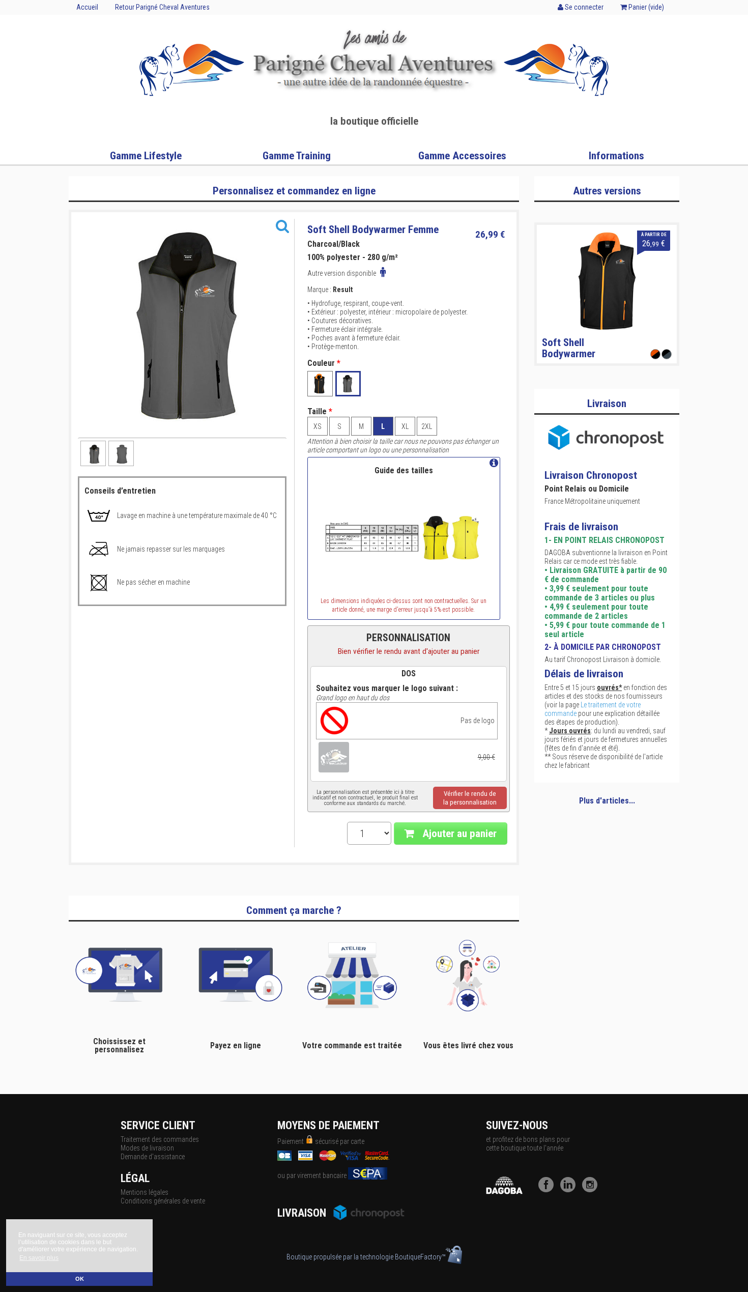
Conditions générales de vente (163, 1201)
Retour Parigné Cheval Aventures (162, 7)
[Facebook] (548, 1190)
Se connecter (583, 7)
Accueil (87, 7)
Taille (319, 412)
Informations (616, 156)
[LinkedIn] (570, 1190)
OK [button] (79, 1279)
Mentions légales (144, 1192)
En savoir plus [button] (39, 1257)
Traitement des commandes (160, 1139)
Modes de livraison (147, 1148)
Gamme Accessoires (462, 156)
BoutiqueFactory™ (420, 1257)
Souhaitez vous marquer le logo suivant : (387, 688)
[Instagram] (592, 1190)
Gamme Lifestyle (146, 156)
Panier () (645, 7)
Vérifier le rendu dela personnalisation (470, 798)
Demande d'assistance (153, 1157)
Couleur (323, 363)
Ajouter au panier (458, 833)
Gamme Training (297, 156)
